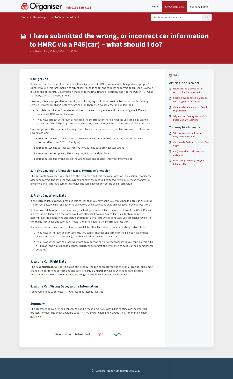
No (103, 334)
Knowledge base (174, 6)
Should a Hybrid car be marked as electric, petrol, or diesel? (190, 99)
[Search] (207, 17)
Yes (120, 334)
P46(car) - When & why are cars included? (189, 153)
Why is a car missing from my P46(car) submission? (188, 134)
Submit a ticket (199, 7)
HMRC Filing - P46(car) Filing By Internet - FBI (188, 162)
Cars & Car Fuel (74, 17)
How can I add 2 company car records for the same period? (188, 90)
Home (155, 6)
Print (176, 75)
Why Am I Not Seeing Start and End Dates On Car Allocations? (190, 118)
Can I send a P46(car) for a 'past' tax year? (191, 144)
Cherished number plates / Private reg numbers (190, 108)
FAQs (58, 17)
